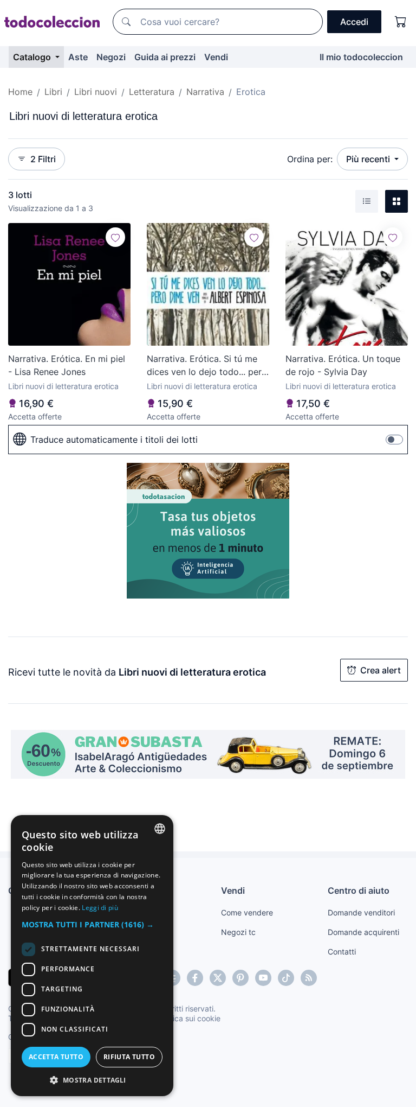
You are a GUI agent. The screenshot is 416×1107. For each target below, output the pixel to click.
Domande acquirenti (363, 932)
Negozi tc (238, 932)
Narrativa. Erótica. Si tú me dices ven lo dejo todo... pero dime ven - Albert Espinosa (207, 365)
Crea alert (380, 670)
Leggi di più (100, 907)
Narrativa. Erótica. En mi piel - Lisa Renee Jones (66, 365)
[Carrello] (400, 22)
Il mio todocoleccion (361, 57)
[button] (92, 924)
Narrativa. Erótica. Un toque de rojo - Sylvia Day (342, 365)
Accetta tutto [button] (56, 1056)
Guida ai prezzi (165, 57)
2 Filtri (43, 159)
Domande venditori (361, 912)
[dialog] (92, 955)
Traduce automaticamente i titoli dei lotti (114, 439)
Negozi (111, 57)
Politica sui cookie (189, 1018)
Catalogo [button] (33, 57)
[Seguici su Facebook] (195, 978)
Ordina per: (310, 159)
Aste (78, 57)
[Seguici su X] (218, 978)
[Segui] (115, 237)
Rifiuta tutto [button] (129, 1056)
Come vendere (247, 912)
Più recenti (369, 159)
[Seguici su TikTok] (286, 978)
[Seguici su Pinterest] (240, 978)
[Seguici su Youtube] (263, 978)
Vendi (216, 57)
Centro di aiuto (358, 890)
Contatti (342, 951)
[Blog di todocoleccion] (309, 978)
